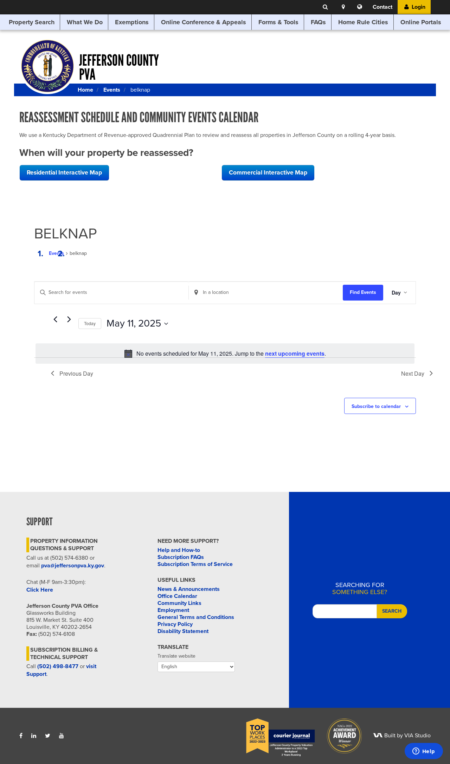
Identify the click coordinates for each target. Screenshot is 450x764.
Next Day (412, 373)
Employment (173, 610)
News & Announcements (189, 589)
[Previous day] (55, 319)
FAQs (318, 22)
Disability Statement (183, 631)
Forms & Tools (278, 22)
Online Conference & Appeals (203, 22)
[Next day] (69, 319)
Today (90, 323)
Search (391, 611)
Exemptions (132, 22)
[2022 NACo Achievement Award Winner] (339, 735)
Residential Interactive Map (64, 172)
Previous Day (76, 373)
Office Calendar (177, 596)
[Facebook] (20, 735)
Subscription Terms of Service (195, 564)
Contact (382, 7)
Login (417, 7)
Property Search (31, 22)
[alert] (225, 353)
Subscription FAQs (181, 557)
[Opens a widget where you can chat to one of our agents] (423, 751)
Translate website (176, 656)
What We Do (85, 22)
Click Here (39, 589)
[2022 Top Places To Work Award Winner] (276, 735)
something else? (359, 588)
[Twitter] (47, 735)
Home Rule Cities (363, 22)
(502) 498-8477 (57, 666)
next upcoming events (294, 353)
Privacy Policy (175, 624)
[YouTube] (61, 735)
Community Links (179, 603)
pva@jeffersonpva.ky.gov (72, 565)
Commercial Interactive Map (268, 172)
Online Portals (420, 22)
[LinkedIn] (33, 735)
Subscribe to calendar (376, 406)
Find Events (363, 292)
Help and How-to (179, 550)
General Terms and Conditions (196, 617)
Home (85, 89)
